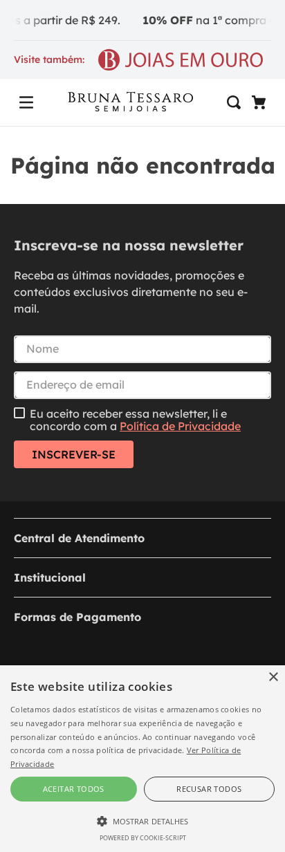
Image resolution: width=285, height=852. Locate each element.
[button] (26, 102)
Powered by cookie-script (143, 837)
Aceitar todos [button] (73, 789)
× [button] (273, 677)
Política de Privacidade (180, 426)
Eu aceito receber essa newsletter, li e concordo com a (135, 420)
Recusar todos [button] (208, 789)
